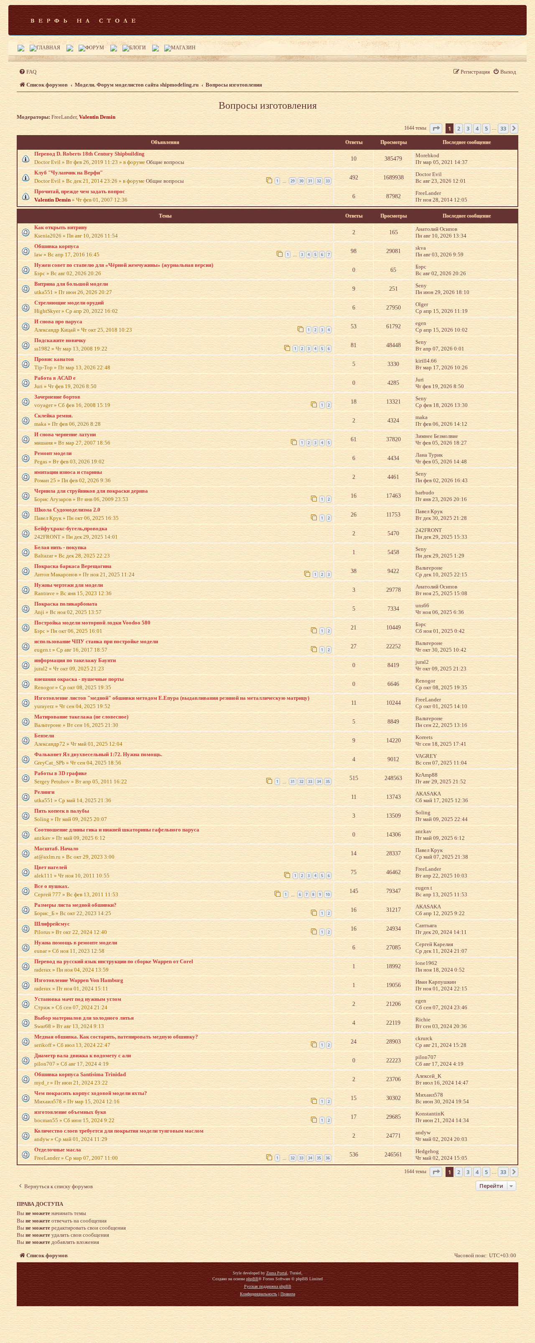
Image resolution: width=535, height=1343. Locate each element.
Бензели (44, 735)
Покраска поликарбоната (65, 604)
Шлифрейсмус (52, 924)
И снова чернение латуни (65, 434)
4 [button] (477, 128)
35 (328, 781)
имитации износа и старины (68, 472)
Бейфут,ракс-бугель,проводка (70, 528)
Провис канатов (54, 359)
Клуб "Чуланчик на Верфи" (68, 172)
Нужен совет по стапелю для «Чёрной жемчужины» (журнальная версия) (123, 265)
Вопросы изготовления (268, 105)
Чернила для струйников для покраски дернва (91, 491)
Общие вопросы (165, 162)
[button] (436, 128)
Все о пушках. (51, 886)
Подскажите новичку (60, 340)
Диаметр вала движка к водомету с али (82, 1055)
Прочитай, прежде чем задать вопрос (79, 191)
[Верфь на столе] (83, 20)
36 (328, 1158)
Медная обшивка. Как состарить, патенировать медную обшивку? (116, 1036)
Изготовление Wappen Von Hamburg (78, 980)
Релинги (44, 792)
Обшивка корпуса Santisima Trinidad (80, 1074)
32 (319, 181)
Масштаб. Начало (56, 848)
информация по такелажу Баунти (75, 660)
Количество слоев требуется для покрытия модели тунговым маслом (119, 1131)
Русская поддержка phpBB (267, 1286)
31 (310, 181)
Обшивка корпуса (56, 246)
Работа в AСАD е (55, 378)
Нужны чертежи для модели (68, 585)
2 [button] (458, 128)
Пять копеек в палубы (61, 811)
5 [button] (486, 128)
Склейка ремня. (53, 415)
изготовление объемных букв (70, 1112)
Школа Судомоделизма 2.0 (67, 510)
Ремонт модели (52, 453)
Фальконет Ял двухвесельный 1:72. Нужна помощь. (98, 754)
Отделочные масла (57, 1149)
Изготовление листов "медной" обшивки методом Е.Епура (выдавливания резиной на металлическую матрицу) (171, 698)
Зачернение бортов (57, 397)
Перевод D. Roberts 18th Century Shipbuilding (89, 154)
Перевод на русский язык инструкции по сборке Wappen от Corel (113, 961)
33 (328, 181)
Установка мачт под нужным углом (77, 999)
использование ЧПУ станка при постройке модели (96, 641)
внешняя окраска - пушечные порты (79, 679)
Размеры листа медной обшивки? (75, 905)
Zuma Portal (276, 1273)
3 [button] (467, 128)
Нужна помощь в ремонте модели (75, 942)
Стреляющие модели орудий (69, 302)
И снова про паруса (58, 321)
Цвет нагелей (50, 867)
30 (301, 181)
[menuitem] (27, 72)
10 (328, 894)
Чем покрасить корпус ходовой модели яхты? (90, 1093)
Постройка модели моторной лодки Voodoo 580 (92, 622)
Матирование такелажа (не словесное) (81, 717)
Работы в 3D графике (60, 773)
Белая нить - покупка (60, 547)
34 (319, 781)
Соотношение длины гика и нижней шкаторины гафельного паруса (116, 829)
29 (292, 181)
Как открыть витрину (60, 227)
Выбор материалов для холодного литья (84, 1018)
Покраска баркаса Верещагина (73, 566)
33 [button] (503, 128)
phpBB (252, 1278)
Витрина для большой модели (71, 284)
